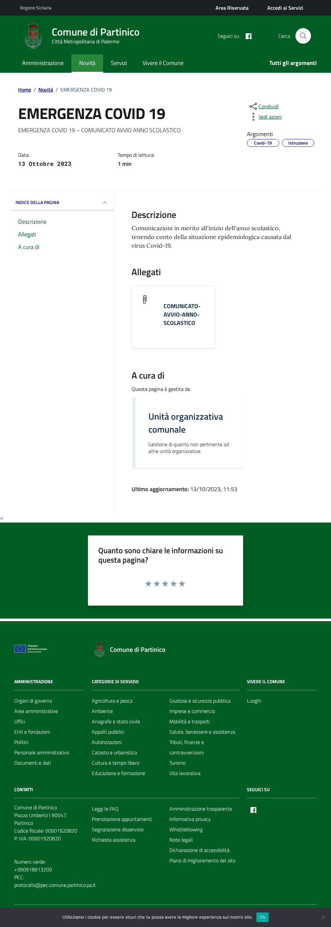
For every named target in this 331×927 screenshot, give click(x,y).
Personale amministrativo (41, 752)
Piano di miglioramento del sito (202, 860)
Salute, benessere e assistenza (202, 732)
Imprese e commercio (192, 711)
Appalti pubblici (108, 732)
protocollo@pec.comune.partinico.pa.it (55, 885)
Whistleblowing (186, 829)
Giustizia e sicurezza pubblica (199, 701)
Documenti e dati (32, 763)
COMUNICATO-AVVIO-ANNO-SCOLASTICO (182, 314)
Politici (21, 742)
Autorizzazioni (107, 742)
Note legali (181, 840)
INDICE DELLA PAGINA (37, 202)
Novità (87, 63)
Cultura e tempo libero (115, 763)
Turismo (177, 763)
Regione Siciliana (35, 7)
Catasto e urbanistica (114, 752)
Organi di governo (33, 701)
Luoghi (254, 701)
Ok (262, 917)
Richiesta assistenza (113, 840)
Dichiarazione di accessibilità (199, 850)
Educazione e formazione (118, 773)
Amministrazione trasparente (200, 809)
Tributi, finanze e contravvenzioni (186, 747)
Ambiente (102, 711)
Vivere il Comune (163, 63)
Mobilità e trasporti (189, 721)
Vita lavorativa (184, 773)
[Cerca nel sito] (303, 36)
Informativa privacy (190, 819)
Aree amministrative (36, 711)
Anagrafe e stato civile (116, 721)
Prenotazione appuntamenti (122, 819)
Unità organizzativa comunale (185, 423)
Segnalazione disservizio (118, 829)
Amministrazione (43, 63)
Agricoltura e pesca (112, 701)
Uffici (19, 721)
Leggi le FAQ (105, 809)
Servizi (119, 63)
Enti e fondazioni (32, 732)
